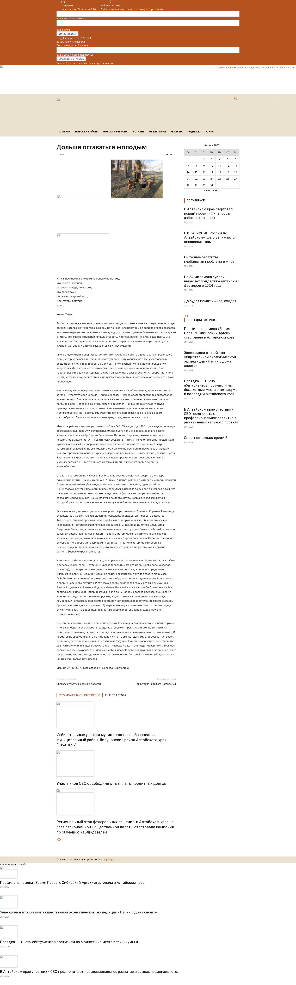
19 (227, 172)
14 (188, 172)
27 (235, 178)
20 (235, 172)
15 (196, 172)
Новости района (86, 131)
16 (204, 172)
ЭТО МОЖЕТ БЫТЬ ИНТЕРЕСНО (79, 695)
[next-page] (60, 839)
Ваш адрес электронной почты (75, 54)
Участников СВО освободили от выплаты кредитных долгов (111, 783)
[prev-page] (58, 839)
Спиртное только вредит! (205, 438)
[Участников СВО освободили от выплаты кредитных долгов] (116, 763)
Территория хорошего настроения (155, 683)
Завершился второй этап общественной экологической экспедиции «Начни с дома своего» (210, 359)
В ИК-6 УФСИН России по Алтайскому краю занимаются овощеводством (210, 237)
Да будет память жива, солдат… (211, 301)
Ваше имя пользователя (71, 18)
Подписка (194, 131)
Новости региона (115, 131)
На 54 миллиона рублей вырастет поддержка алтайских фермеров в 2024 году (211, 281)
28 (188, 185)
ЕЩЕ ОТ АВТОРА (115, 695)
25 (219, 178)
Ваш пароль (64, 29)
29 (196, 185)
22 (196, 178)
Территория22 (110, 859)
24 (211, 178)
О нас (210, 131)
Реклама (177, 131)
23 (204, 178)
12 (227, 165)
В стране (138, 131)
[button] (235, 98)
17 (211, 172)
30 (204, 185)
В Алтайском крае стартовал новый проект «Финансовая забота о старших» (208, 213)
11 (219, 165)
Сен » (216, 190)
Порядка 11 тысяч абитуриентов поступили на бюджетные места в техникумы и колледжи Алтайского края (211, 387)
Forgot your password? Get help (74, 38)
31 (211, 185)
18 (219, 172)
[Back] (110, 1)
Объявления (157, 131)
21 (188, 178)
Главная (64, 131)
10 (211, 165)
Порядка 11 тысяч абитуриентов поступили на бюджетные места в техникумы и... (70, 942)
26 (227, 178)
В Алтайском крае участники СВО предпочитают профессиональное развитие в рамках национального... (90, 972)
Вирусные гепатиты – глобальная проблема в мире (209, 259)
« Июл (207, 190)
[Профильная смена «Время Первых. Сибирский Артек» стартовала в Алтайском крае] (148, 872)
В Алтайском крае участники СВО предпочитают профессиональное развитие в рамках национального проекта (211, 415)
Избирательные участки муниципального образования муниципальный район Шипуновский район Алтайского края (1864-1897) (111, 740)
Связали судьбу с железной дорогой (79, 683)
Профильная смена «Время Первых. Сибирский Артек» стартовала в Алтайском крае (209, 333)
